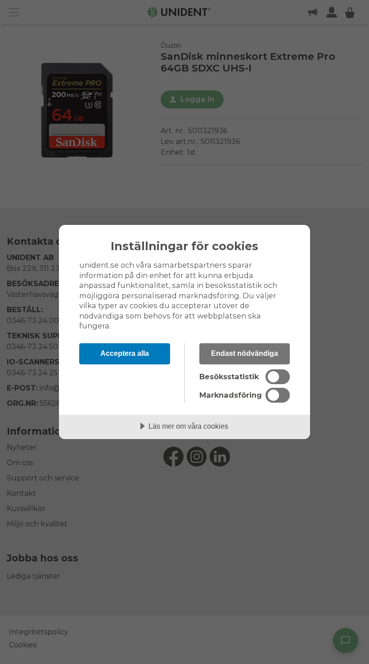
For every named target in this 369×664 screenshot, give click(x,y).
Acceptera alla (124, 353)
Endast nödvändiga (244, 353)
